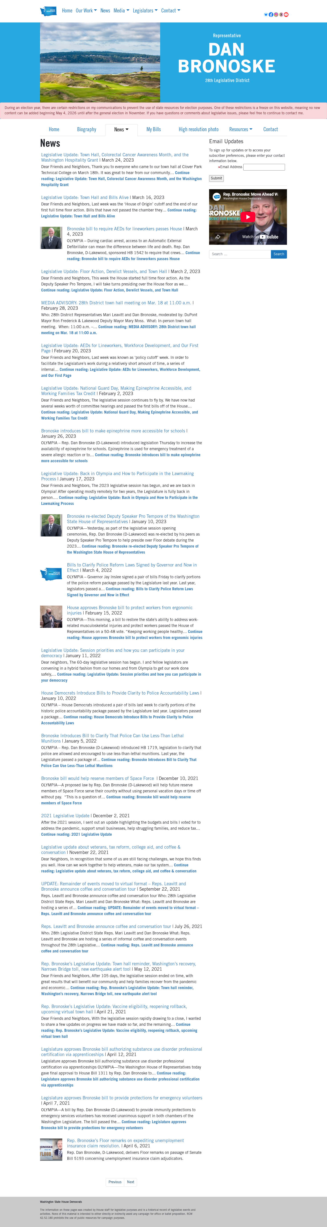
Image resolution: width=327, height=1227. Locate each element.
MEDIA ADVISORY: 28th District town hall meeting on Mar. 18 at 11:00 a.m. (117, 303)
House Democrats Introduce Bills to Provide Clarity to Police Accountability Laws (120, 693)
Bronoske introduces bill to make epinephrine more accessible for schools (113, 431)
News (105, 11)
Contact (168, 11)
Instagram (276, 14)
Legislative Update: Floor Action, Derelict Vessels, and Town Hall (104, 272)
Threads (281, 14)
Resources (238, 130)
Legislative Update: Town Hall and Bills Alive (85, 198)
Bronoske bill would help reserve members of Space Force (99, 779)
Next (130, 1182)
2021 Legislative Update (66, 816)
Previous (115, 1182)
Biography (86, 130)
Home (67, 11)
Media (119, 11)
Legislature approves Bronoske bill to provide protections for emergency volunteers (121, 1098)
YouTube (286, 14)
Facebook (271, 14)
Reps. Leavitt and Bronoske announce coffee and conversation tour (106, 927)
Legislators (143, 11)
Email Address (231, 167)
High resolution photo (198, 130)
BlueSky (266, 14)
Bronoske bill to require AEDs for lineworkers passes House (125, 229)
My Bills (154, 130)
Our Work (84, 11)
